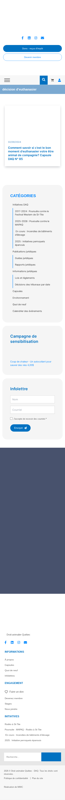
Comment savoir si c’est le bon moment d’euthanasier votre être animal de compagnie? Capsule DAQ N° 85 (31, 153)
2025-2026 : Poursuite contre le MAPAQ (32, 223)
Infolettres (10, 675)
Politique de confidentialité (16, 778)
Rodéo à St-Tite (12, 724)
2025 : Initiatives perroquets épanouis (30, 243)
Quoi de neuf (19, 304)
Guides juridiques (24, 258)
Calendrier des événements (27, 311)
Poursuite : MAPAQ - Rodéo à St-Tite (23, 729)
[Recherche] (51, 756)
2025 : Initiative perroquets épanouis (23, 740)
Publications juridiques (24, 251)
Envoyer (18, 428)
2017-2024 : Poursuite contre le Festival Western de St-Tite (32, 213)
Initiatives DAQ (20, 204)
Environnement (21, 297)
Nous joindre (11, 709)
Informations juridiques (25, 271)
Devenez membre (14, 698)
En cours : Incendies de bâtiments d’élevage (33, 233)
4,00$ (30, 363)
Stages (8, 703)
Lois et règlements (25, 278)
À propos (9, 659)
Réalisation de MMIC (13, 787)
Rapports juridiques (25, 264)
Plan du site (37, 778)
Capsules (18, 291)
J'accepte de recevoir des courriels (29, 419)
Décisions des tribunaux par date (32, 284)
